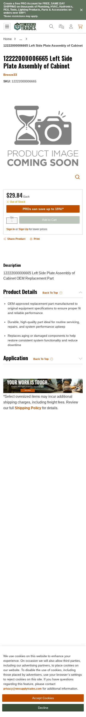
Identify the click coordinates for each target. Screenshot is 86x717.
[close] (81, 10)
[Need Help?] (61, 26)
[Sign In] (71, 26)
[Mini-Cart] (80, 26)
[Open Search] (51, 26)
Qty (12, 217)
